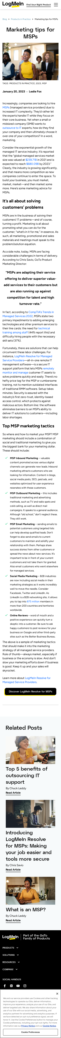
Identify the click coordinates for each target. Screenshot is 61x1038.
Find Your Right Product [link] (38, 4)
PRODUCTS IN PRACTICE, (22, 83)
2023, (38, 83)
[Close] (57, 993)
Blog (5, 19)
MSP (44, 83)
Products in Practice (21, 19)
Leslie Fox (35, 91)
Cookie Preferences (30, 1032)
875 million (33, 601)
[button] (11, 947)
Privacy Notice (28, 1026)
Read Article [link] (13, 792)
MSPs (6, 107)
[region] (30, 1013)
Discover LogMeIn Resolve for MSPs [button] (30, 691)
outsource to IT (12, 128)
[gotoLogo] (13, 5)
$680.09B (32, 164)
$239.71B (31, 160)
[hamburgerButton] (55, 4)
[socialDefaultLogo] (5, 986)
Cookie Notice (49, 1026)
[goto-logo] (30, 937)
